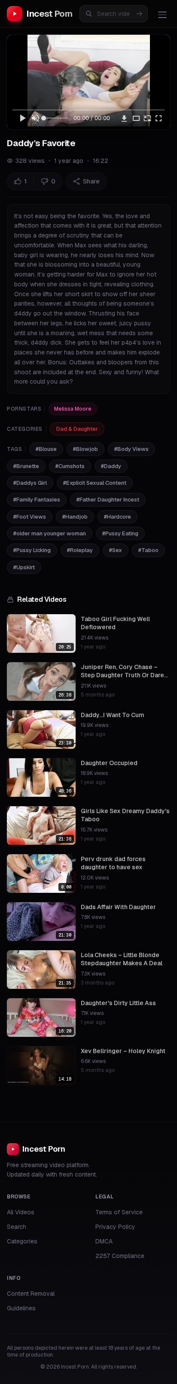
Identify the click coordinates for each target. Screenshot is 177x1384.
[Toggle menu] (162, 14)
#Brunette (26, 466)
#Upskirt (24, 567)
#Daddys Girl (30, 482)
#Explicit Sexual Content (94, 482)
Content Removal (31, 1293)
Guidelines (21, 1308)
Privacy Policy (115, 1227)
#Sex (115, 550)
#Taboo (148, 550)
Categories (22, 1241)
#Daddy (111, 466)
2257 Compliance (119, 1256)
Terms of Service (119, 1212)
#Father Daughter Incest (107, 499)
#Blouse (46, 449)
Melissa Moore (73, 408)
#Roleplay (80, 550)
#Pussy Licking (32, 550)
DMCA (104, 1241)
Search (16, 1227)
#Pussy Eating (120, 533)
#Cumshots (70, 466)
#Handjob (75, 516)
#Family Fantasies (36, 499)
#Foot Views (29, 516)
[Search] (139, 14)
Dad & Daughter (77, 428)
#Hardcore (117, 516)
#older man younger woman (49, 533)
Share (91, 181)
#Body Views (131, 449)
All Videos (20, 1212)
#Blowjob (85, 449)
